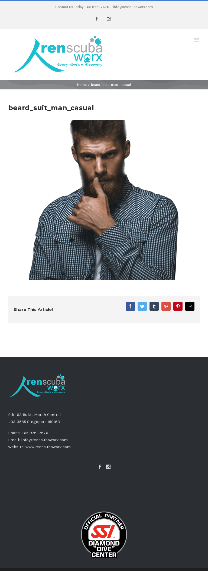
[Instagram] (108, 467)
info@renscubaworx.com (133, 7)
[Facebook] (100, 467)
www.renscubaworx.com (48, 446)
